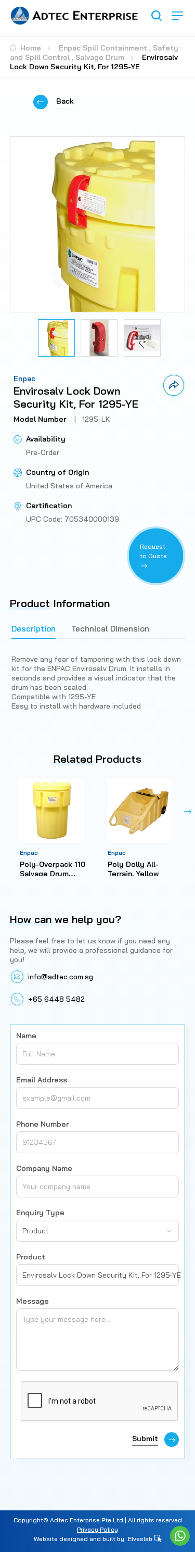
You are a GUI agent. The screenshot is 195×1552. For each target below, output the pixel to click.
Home (29, 48)
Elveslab (141, 1539)
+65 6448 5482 (56, 999)
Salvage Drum (99, 57)
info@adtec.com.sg (60, 976)
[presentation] (7, 812)
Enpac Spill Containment (103, 48)
